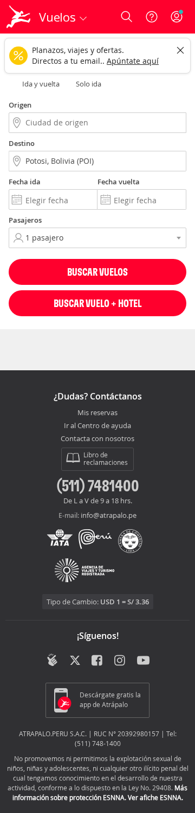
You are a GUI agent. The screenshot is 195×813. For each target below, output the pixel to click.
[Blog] (52, 660)
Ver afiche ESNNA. (155, 797)
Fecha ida (25, 181)
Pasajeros (25, 220)
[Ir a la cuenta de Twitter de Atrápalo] (75, 661)
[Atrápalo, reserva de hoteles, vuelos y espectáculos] (18, 17)
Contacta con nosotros (97, 439)
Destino (22, 143)
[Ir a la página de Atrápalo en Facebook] (98, 661)
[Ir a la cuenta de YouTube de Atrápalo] (143, 661)
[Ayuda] (151, 16)
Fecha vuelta (119, 181)
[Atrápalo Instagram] (120, 661)
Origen (20, 105)
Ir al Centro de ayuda (97, 426)
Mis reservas (97, 413)
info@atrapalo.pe (108, 515)
